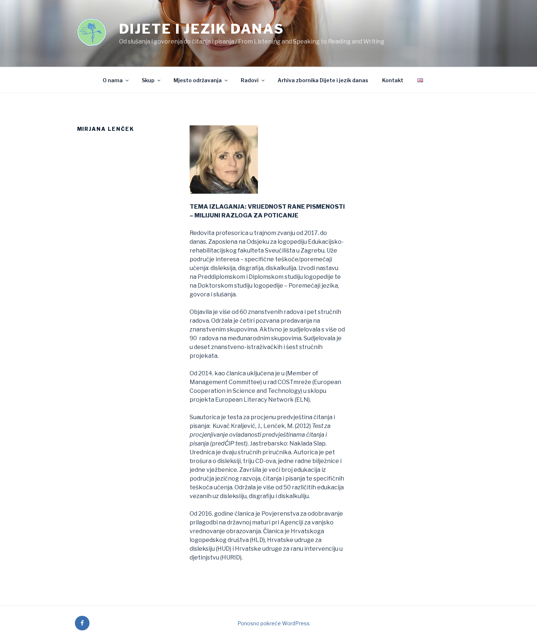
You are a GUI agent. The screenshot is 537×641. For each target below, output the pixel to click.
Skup (148, 80)
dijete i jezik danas (202, 29)
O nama (113, 80)
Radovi (250, 80)
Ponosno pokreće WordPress (273, 623)
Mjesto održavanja (198, 80)
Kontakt (392, 80)
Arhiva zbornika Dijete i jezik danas (323, 80)
